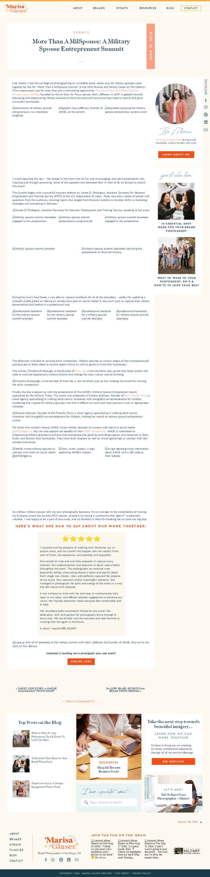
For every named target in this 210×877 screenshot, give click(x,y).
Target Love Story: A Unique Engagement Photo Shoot (37, 689)
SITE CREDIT (122, 873)
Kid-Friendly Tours (135, 396)
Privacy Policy (142, 873)
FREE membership (95, 431)
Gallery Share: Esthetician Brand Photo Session (125, 689)
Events (81, 33)
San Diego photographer (168, 139)
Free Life (80, 371)
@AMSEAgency (21, 431)
